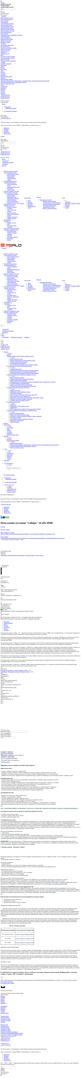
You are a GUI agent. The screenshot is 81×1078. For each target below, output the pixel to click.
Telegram (6, 129)
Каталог (9, 354)
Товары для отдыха (15, 390)
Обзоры (3, 1002)
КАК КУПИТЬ (5, 1013)
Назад (10, 353)
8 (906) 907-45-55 (5, 98)
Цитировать (6, 762)
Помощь (3, 997)
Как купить (10, 427)
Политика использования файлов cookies (12, 1033)
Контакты (3, 1007)
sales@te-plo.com (6, 118)
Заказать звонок (11, 492)
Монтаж (9, 439)
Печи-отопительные (6, 538)
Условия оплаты (5, 1017)
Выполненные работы (16, 443)
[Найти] (2, 10)
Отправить (3, 752)
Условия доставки (5, 1019)
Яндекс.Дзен (7, 133)
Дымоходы (13, 404)
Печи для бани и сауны (16, 359)
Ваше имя (4, 731)
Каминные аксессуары (58, 538)
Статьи (2, 1012)
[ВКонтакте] (2, 517)
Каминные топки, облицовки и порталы (22, 538)
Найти (2, 1069)
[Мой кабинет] (1, 327)
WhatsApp (6, 132)
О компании (4, 1006)
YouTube (6, 130)
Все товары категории (7, 981)
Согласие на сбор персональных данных (11, 1034)
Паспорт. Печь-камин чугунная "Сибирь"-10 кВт (14, 670)
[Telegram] (8, 517)
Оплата (6, 628)
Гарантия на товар (6, 1020)
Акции (2, 999)
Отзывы (6, 626)
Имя (2, 762)
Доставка (6, 630)
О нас (8, 452)
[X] (4, 517)
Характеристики (8, 623)
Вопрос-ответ (4, 1024)
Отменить (10, 752)
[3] (40, 571)
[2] (40, 569)
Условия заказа (5, 1016)
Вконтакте (6, 128)
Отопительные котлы (16, 369)
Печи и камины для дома (17, 377)
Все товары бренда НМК (7, 983)
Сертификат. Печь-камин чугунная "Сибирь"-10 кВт (15, 671)
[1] (40, 568)
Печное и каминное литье (17, 413)
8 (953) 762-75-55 (5, 95)
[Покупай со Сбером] (8, 854)
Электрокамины (37, 538)
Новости (3, 1009)
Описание (6, 621)
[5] (40, 574)
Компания (3, 1003)
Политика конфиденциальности (9, 1032)
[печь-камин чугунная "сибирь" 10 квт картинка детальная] (22, 555)
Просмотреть (11, 756)
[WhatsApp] (6, 517)
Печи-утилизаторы (47, 538)
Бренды (3, 1000)
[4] (40, 572)
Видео (5, 624)
